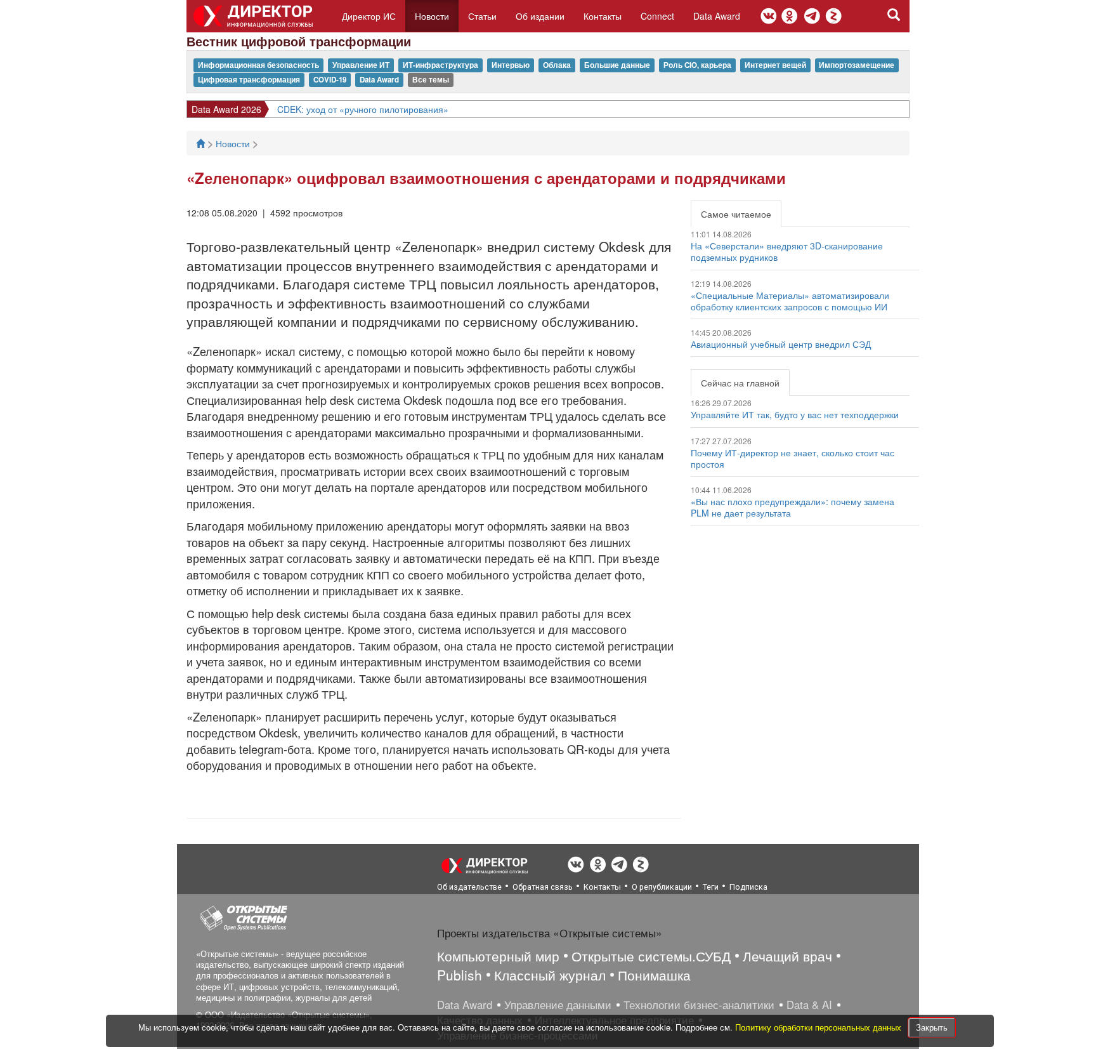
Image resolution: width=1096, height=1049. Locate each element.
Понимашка (654, 974)
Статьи (482, 16)
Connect (657, 16)
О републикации (662, 887)
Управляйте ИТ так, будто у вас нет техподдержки (795, 414)
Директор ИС (369, 16)
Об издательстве (469, 887)
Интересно (214, 109)
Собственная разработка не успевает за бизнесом (357, 109)
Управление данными (557, 1004)
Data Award (716, 16)
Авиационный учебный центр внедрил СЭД (781, 344)
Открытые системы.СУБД (651, 955)
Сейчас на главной (740, 382)
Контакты (603, 16)
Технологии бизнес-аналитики (698, 1004)
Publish (459, 974)
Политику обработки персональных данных (819, 1027)
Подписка (748, 887)
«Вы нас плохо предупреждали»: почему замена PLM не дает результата (792, 507)
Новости (432, 16)
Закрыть (932, 1027)
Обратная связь (542, 887)
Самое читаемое (736, 214)
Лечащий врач (787, 955)
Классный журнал (550, 974)
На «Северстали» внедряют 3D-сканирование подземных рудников (787, 251)
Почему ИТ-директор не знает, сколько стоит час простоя (792, 458)
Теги (711, 887)
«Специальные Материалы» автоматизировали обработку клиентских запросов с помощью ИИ (790, 301)
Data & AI (809, 1004)
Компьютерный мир (498, 955)
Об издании (540, 16)
